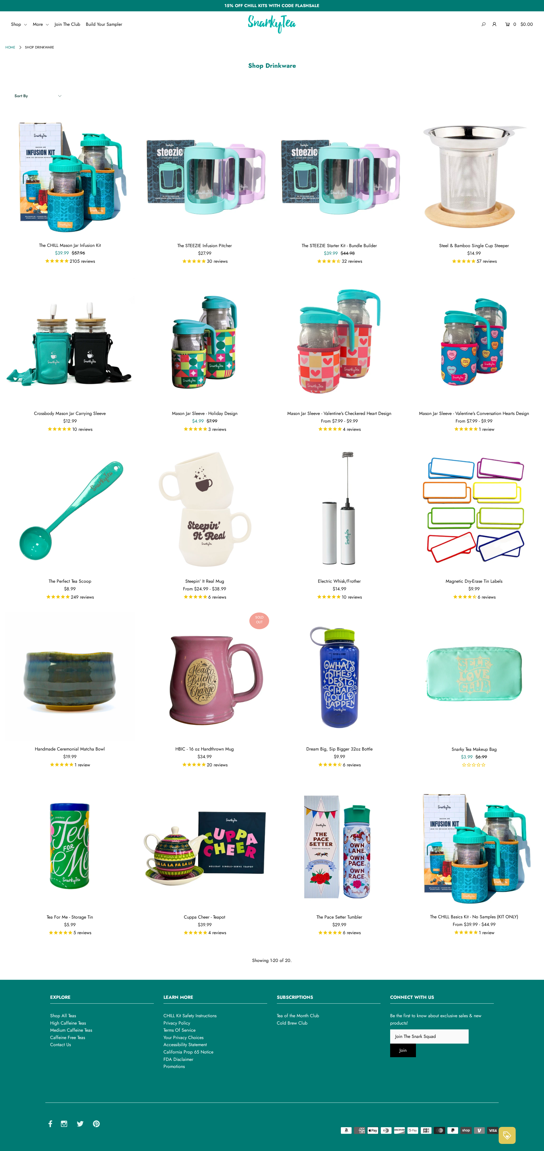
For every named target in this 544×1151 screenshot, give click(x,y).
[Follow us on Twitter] (80, 1125)
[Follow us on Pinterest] (96, 1125)
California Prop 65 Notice (188, 1052)
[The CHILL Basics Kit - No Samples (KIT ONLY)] (473, 844)
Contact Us (60, 1044)
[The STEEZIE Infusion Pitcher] (204, 173)
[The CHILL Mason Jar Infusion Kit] (69, 173)
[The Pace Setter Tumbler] (339, 844)
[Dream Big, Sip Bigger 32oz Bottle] (339, 676)
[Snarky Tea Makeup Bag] (473, 677)
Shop (16, 24)
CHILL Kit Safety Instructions (189, 1015)
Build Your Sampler (104, 24)
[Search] (483, 24)
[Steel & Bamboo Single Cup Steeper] (473, 173)
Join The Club (67, 24)
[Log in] (495, 24)
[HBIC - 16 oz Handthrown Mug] (204, 676)
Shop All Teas (63, 1015)
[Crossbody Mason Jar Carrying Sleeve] (69, 341)
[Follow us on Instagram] (64, 1125)
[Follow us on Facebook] (50, 1125)
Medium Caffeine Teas (71, 1030)
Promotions (174, 1066)
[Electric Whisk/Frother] (339, 509)
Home (10, 47)
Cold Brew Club (292, 1023)
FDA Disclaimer (178, 1059)
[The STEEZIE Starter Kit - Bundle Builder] (339, 173)
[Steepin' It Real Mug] (204, 509)
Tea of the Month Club (298, 1015)
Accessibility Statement (185, 1044)
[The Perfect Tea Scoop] (69, 509)
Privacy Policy (176, 1023)
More (38, 24)
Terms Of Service (179, 1030)
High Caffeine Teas (68, 1023)
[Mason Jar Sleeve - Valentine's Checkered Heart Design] (339, 341)
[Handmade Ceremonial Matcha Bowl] (69, 676)
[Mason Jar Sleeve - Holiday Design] (204, 341)
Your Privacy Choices (183, 1037)
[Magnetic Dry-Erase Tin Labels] (473, 509)
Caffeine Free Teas (67, 1037)
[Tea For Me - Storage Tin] (69, 844)
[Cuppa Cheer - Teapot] (204, 844)
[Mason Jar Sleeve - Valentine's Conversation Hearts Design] (473, 341)
